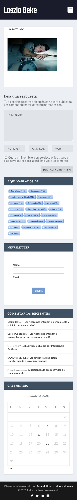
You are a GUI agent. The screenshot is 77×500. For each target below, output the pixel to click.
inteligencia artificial (22, 197)
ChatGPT (32, 215)
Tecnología (18, 191)
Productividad (31, 227)
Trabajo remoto (36, 209)
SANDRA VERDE (17, 357)
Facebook (50, 215)
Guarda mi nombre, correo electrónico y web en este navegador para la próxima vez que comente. (37, 159)
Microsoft (50, 227)
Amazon (52, 203)
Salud (14, 233)
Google (56, 209)
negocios (45, 197)
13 (38, 434)
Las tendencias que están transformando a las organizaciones (32, 359)
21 (47, 443)
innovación (38, 191)
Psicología (34, 203)
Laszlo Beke (14, 321)
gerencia (16, 209)
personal (16, 203)
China (14, 227)
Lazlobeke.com (65, 486)
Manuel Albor (44, 486)
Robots (16, 215)
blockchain (55, 221)
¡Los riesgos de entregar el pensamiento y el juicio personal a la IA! (32, 335)
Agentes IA (17, 221)
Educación (36, 221)
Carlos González (17, 333)
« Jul (10, 468)
